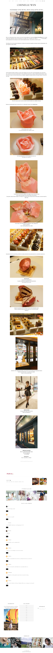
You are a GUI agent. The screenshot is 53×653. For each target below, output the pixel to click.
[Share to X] (7, 480)
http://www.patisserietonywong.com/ (26, 461)
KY (8, 506)
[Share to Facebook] (6, 480)
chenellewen (9, 539)
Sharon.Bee (9, 530)
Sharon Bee (39, 38)
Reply (7, 519)
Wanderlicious (10, 572)
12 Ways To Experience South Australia (11, 605)
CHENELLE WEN (26, 5)
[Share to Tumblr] (8, 480)
